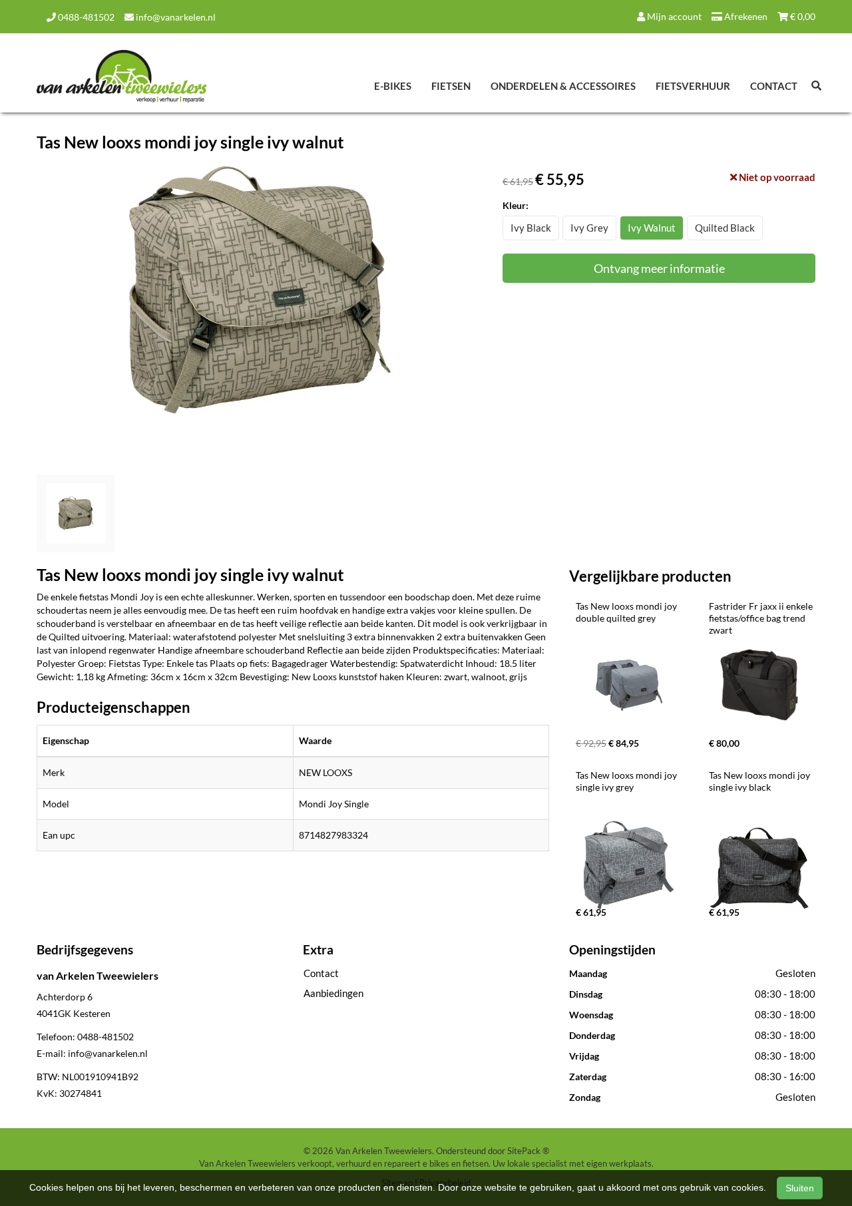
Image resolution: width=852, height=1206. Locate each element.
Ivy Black (531, 228)
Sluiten (799, 1188)
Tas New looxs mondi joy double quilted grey (627, 612)
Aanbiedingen (333, 993)
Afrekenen (744, 16)
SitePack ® (528, 1150)
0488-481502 (85, 17)
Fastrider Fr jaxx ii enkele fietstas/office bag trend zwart (762, 618)
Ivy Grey (589, 228)
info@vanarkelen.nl (175, 17)
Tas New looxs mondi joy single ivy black (760, 781)
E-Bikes (392, 86)
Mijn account (673, 16)
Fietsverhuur (693, 86)
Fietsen (451, 86)
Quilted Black (725, 228)
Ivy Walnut (652, 228)
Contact (773, 86)
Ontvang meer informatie (659, 268)
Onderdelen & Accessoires (563, 86)
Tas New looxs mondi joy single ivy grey (627, 781)
